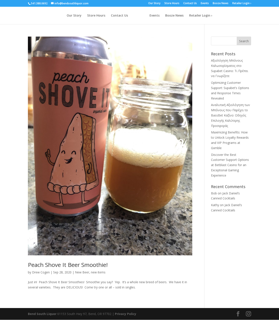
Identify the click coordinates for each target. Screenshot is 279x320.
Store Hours (171, 3)
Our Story (154, 3)
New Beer (82, 272)
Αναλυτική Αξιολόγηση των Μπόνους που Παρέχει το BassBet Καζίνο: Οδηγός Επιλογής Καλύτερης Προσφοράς (230, 115)
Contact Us (190, 3)
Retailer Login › (241, 3)
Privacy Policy (125, 314)
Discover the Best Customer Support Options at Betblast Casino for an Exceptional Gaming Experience (230, 165)
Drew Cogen (41, 272)
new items (98, 272)
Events (205, 3)
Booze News (220, 3)
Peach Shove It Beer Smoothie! (68, 265)
